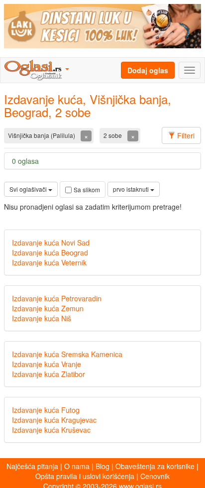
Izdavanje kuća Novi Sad (51, 242)
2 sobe (113, 135)
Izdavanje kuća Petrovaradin (57, 298)
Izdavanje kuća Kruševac (51, 430)
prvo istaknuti (131, 189)
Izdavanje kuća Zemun (48, 308)
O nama (77, 466)
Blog (102, 466)
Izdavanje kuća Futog (46, 410)
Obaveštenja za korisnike (155, 466)
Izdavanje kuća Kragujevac (54, 420)
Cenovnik (155, 476)
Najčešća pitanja (32, 466)
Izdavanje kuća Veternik (49, 262)
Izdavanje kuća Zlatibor (48, 374)
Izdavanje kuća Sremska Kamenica (67, 354)
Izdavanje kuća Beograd (50, 252)
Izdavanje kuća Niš (41, 318)
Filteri (185, 135)
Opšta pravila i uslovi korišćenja (84, 476)
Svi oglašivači (28, 189)
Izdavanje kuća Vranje (46, 364)
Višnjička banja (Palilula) (42, 135)
